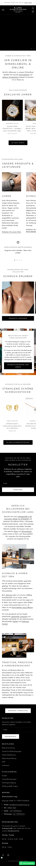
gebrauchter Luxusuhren (19, 616)
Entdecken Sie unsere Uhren (11, 232)
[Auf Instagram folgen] (8, 855)
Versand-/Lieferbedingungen (12, 751)
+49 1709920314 (16, 811)
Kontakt (4, 776)
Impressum (5, 765)
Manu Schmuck (12, 421)
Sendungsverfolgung (9, 783)
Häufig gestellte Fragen (10, 786)
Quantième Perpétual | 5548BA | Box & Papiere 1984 (12, 128)
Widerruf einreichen (18, 711)
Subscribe (18, 490)
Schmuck (9, 595)
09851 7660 (12, 808)
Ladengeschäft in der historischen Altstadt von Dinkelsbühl (18, 517)
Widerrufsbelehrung (9, 755)
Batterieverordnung (8, 748)
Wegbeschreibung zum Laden (18, 366)
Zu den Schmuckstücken (18, 442)
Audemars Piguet (12, 123)
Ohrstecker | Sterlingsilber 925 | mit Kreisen (12, 426)
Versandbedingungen (9, 779)
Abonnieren (10, 736)
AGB (3, 762)
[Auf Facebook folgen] (3, 855)
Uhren (16, 531)
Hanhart (15, 621)
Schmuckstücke (24, 75)
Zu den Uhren (18, 143)
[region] (18, 32)
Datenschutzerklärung (9, 758)
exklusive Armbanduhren (10, 77)
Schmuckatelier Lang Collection (18, 40)
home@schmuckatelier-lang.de (19, 805)
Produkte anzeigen (18, 318)
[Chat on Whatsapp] (27, 863)
